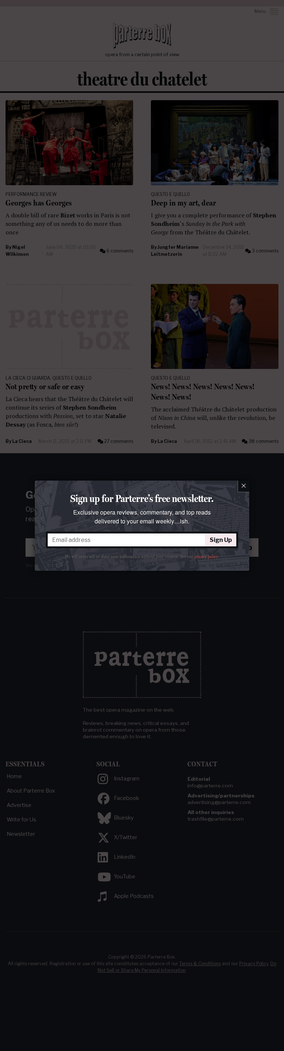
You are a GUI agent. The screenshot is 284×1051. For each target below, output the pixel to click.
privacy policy (206, 556)
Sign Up (221, 539)
